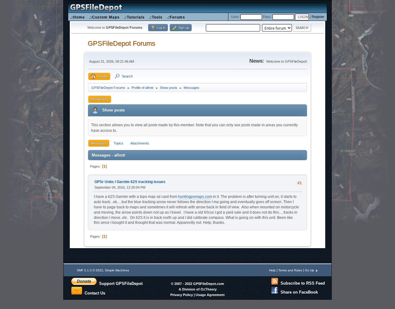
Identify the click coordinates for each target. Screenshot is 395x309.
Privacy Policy (181, 295)
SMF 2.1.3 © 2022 (90, 270)
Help (272, 270)
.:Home (77, 17)
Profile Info (100, 99)
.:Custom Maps (104, 17)
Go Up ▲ (311, 270)
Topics (118, 143)
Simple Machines (117, 270)
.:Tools (156, 17)
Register (318, 17)
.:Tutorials (134, 17)
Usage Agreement (210, 295)
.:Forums (176, 17)
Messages (99, 143)
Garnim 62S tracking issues (141, 182)
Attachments (139, 143)
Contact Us (93, 292)
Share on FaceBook (298, 292)
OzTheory (209, 289)
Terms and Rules (290, 270)
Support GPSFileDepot (120, 283)
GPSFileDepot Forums (121, 43)
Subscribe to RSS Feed (301, 283)
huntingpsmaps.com (195, 196)
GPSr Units (104, 182)
